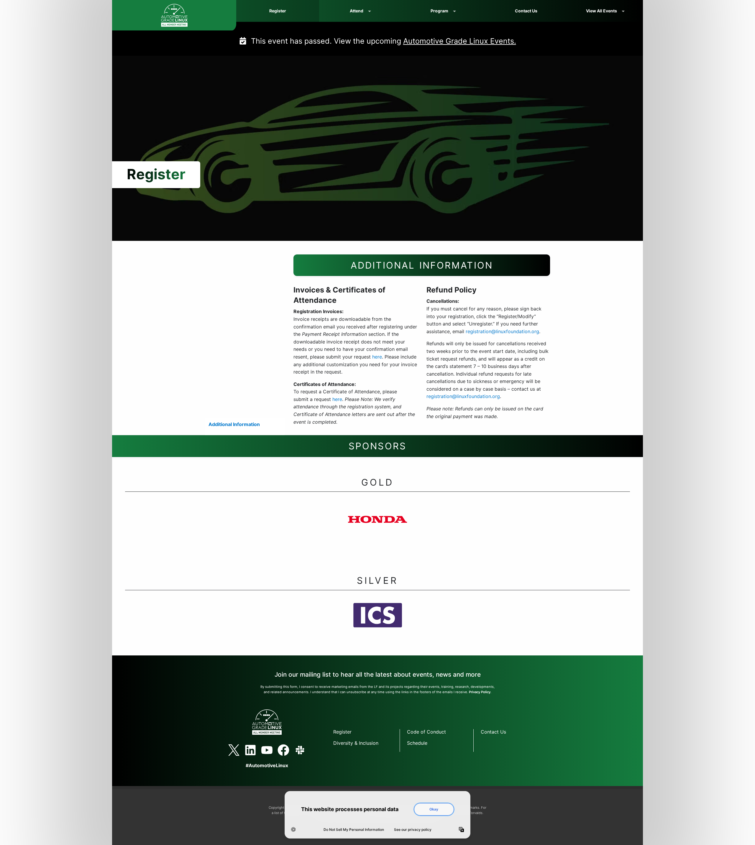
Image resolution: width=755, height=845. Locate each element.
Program (439, 10)
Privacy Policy (479, 692)
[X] (234, 750)
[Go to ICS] (377, 626)
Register (277, 10)
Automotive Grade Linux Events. (459, 41)
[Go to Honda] (377, 531)
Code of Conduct (426, 732)
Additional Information (234, 424)
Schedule (417, 743)
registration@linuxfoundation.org (502, 331)
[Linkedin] (250, 750)
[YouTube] (267, 750)
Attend (356, 10)
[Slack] (300, 750)
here (377, 357)
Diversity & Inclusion (355, 743)
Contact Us (526, 10)
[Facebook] (283, 750)
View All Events (601, 10)
